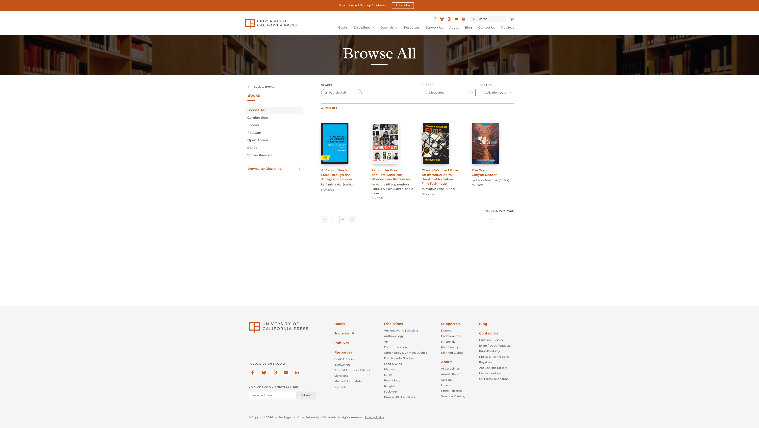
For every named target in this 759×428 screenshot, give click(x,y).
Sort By (486, 85)
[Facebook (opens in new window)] (435, 19)
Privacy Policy (374, 417)
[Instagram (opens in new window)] (449, 19)
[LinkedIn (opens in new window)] (464, 19)
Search (327, 85)
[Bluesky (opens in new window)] (442, 19)
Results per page (499, 211)
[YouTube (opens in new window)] (456, 19)
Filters (428, 85)
